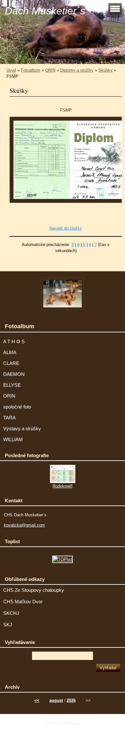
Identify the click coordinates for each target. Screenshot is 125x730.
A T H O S (14, 341)
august (56, 700)
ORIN (50, 70)
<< (36, 700)
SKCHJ (11, 613)
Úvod (11, 70)
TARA (9, 417)
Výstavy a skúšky (22, 428)
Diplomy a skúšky (77, 70)
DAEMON (14, 374)
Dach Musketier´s (45, 11)
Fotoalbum (30, 70)
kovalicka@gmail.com (24, 525)
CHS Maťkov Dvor (23, 601)
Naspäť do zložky (65, 228)
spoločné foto (17, 406)
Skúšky (105, 70)
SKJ (7, 624)
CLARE (11, 363)
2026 (71, 700)
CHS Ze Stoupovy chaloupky (33, 590)
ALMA (9, 352)
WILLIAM (13, 439)
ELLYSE (12, 385)
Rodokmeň (62, 486)
